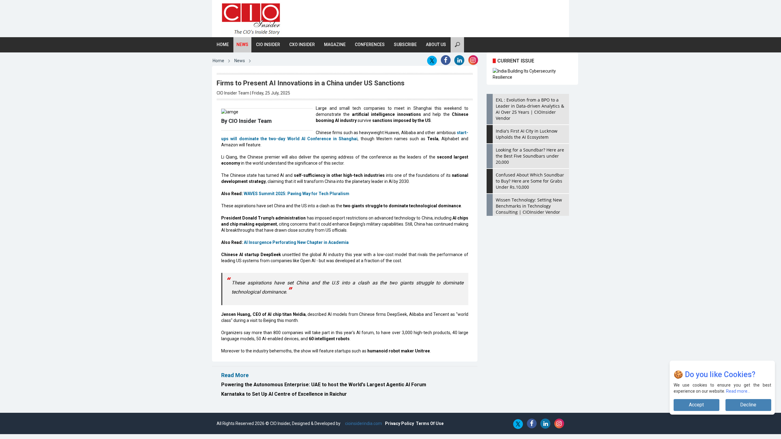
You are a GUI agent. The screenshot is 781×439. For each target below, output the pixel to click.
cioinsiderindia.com (363, 423)
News (242, 44)
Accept (696, 405)
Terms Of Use (430, 423)
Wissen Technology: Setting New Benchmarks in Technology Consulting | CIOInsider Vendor (529, 206)
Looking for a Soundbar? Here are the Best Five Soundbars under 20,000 (530, 156)
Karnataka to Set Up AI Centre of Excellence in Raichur (284, 394)
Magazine (335, 44)
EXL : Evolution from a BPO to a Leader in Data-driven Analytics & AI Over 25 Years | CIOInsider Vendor (530, 109)
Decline (748, 405)
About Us (436, 44)
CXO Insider (302, 44)
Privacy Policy (399, 423)
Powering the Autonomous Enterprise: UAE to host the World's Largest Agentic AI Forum (323, 384)
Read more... (738, 391)
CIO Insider (268, 44)
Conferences (370, 44)
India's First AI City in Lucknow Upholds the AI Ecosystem (526, 134)
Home (223, 44)
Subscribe (405, 44)
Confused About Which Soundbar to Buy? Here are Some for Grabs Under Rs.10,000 (530, 181)
